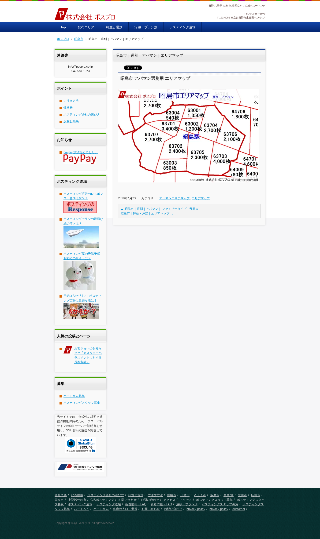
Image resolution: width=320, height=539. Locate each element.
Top (63, 27)
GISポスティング (102, 500)
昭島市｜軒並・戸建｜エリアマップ (147, 213)
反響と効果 (71, 121)
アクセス (169, 500)
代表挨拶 (77, 495)
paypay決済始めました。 (80, 152)
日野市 (185, 495)
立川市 (242, 495)
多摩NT (228, 495)
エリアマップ (201, 198)
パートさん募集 (74, 396)
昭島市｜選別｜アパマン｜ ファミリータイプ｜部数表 (160, 209)
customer (238, 509)
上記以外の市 (77, 500)
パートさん (81, 509)
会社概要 (61, 495)
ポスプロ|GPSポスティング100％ (86, 23)
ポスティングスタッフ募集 (81, 402)
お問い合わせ (127, 500)
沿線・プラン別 (145, 27)
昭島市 (255, 495)
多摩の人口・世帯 (125, 509)
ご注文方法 (71, 100)
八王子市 (200, 495)
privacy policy (195, 509)
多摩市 (214, 495)
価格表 (68, 107)
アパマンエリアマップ (174, 198)
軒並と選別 (114, 27)
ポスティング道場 (182, 27)
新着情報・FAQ (135, 504)
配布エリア (86, 27)
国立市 (59, 500)
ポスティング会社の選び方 (81, 114)
